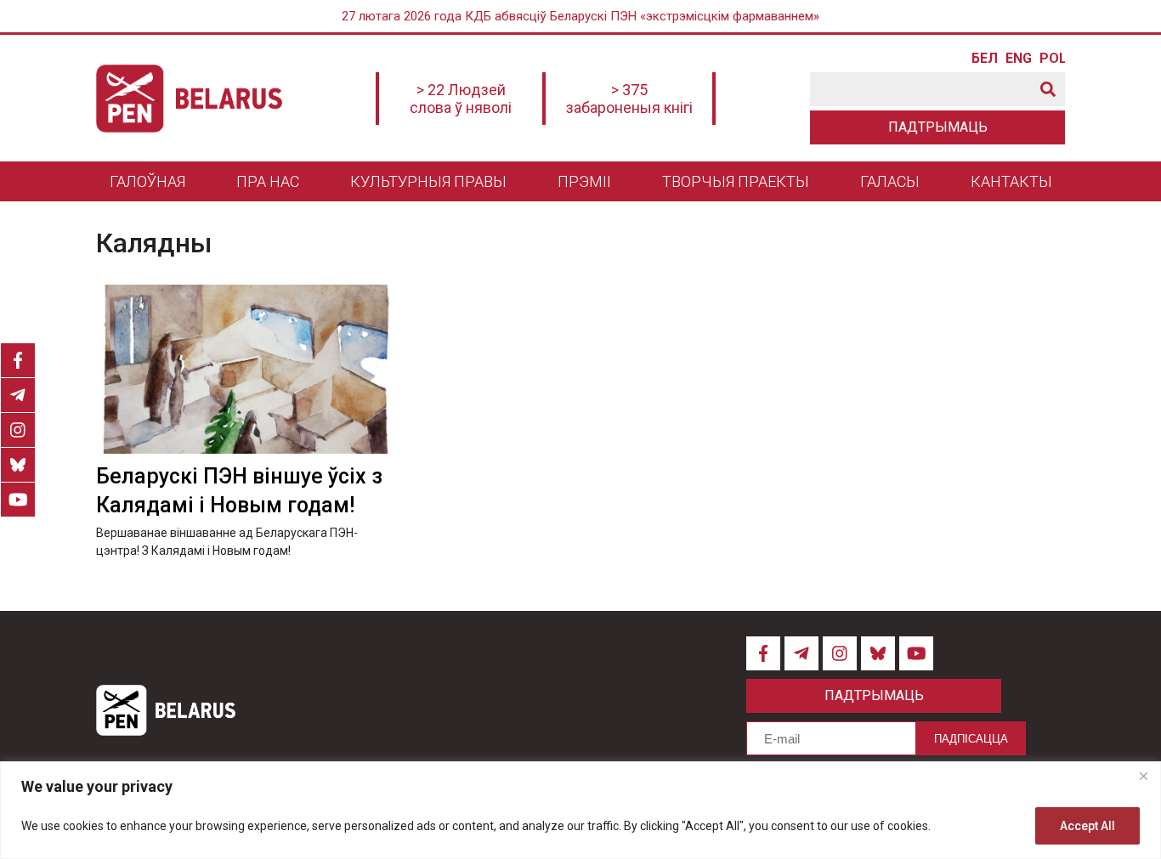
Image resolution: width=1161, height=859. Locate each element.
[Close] (1143, 776)
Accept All (1087, 826)
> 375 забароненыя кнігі (629, 98)
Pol (1052, 58)
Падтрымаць (938, 127)
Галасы (890, 181)
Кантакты (1011, 181)
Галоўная (147, 181)
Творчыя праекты (735, 181)
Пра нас (267, 181)
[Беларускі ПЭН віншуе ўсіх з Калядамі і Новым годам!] (246, 369)
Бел (984, 58)
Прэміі (584, 181)
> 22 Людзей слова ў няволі (461, 98)
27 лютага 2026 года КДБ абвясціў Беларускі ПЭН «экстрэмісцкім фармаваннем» (580, 16)
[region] (580, 810)
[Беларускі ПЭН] (189, 99)
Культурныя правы (428, 181)
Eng (1018, 58)
